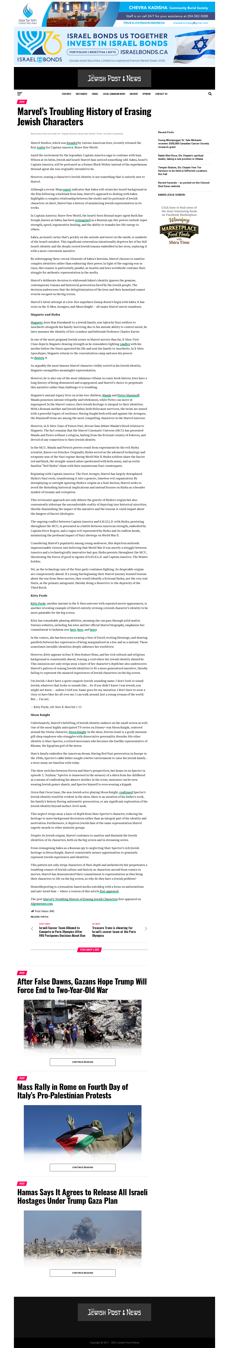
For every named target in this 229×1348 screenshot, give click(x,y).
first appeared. (109, 891)
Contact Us (161, 93)
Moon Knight (77, 732)
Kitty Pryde (38, 603)
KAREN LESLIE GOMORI (171, 194)
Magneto (37, 322)
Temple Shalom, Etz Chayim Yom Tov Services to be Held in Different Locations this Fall (182, 171)
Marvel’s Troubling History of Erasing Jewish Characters (80, 899)
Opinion (146, 93)
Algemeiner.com (42, 903)
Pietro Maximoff (128, 395)
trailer (41, 147)
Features (66, 93)
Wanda (106, 395)
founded (72, 143)
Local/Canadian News (114, 93)
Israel (95, 93)
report (67, 189)
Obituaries (81, 93)
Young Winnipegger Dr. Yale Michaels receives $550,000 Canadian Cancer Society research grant (183, 143)
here (73, 629)
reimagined (83, 220)
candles (125, 344)
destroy (39, 358)
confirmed (126, 792)
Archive (134, 93)
